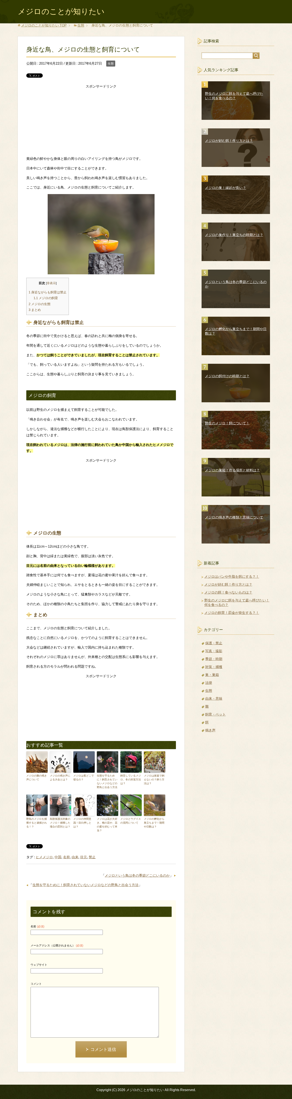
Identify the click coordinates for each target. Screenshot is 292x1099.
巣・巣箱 (212, 675)
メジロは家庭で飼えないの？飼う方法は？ (154, 779)
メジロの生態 (39, 304)
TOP (44, 25)
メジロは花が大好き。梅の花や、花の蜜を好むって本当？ (107, 824)
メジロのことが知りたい (61, 11)
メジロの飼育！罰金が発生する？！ (231, 613)
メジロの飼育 (46, 298)
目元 (83, 857)
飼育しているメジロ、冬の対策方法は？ (130, 779)
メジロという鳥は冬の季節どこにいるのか (137, 875)
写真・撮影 (213, 651)
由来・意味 (213, 698)
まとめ (35, 310)
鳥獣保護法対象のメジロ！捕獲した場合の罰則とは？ (60, 822)
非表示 (51, 283)
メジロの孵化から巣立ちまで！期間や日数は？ (154, 822)
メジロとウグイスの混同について (130, 820)
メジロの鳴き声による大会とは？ (60, 777)
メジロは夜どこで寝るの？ (83, 777)
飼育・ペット (215, 714)
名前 (66, 857)
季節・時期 (213, 659)
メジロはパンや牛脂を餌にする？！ (231, 576)
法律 (208, 683)
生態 (111, 63)
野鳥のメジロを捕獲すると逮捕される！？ (36, 822)
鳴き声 (210, 730)
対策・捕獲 (213, 667)
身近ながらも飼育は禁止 (47, 292)
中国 (58, 857)
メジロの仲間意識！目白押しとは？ (82, 822)
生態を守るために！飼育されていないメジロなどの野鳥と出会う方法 (107, 781)
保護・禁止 (213, 643)
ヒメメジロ (44, 857)
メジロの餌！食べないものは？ (228, 592)
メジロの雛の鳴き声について (36, 777)
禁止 (92, 857)
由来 (75, 857)
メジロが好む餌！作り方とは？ (228, 584)
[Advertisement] (101, 120)
